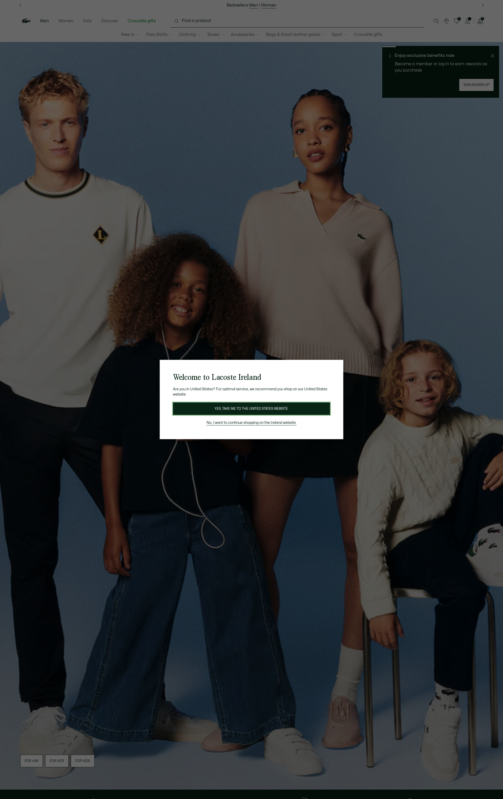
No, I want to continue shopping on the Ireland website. (251, 422)
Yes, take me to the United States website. (251, 408)
